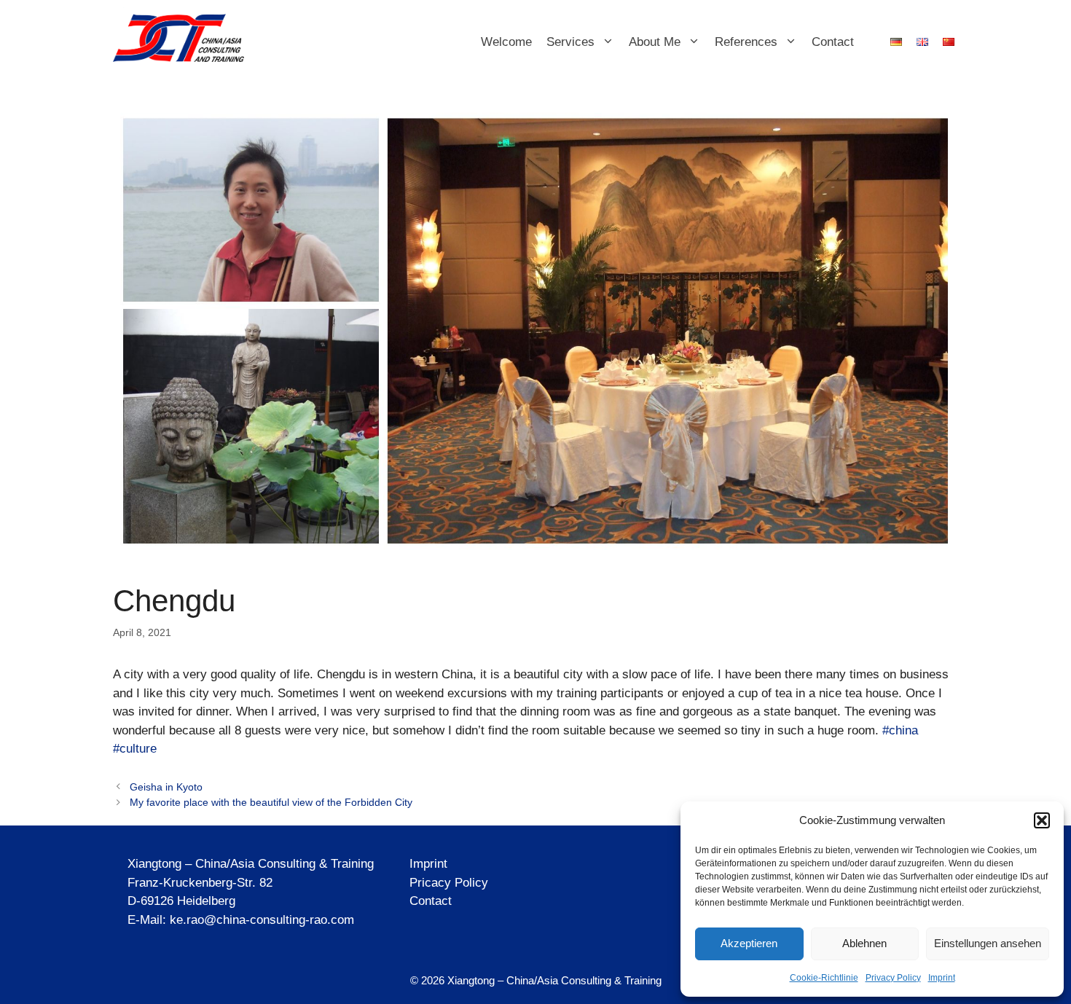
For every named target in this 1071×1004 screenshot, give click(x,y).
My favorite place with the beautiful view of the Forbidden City (271, 802)
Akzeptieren (749, 943)
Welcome (506, 42)
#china (900, 730)
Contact (833, 42)
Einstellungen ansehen (987, 943)
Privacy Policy (893, 978)
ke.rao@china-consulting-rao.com (262, 920)
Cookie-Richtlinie (824, 978)
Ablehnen (864, 943)
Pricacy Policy (448, 883)
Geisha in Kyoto (166, 787)
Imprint (941, 978)
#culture (135, 749)
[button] (1042, 820)
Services (570, 42)
